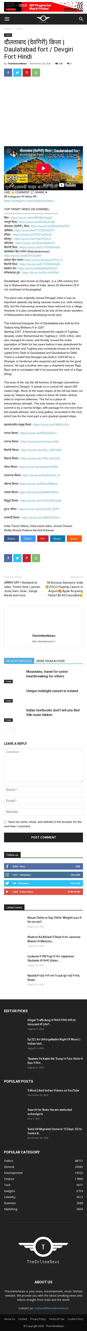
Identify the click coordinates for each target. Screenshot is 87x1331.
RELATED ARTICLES (19, 661)
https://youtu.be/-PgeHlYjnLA (32, 238)
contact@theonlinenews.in (51, 1308)
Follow (75, 874)
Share (11, 538)
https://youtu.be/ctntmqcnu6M (40, 441)
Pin (42, 538)
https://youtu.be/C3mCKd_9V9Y (39, 509)
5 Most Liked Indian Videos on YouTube (53, 1090)
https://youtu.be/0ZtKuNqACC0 (35, 243)
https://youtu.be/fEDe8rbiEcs (38, 433)
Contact (22, 1319)
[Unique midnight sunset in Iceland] (14, 696)
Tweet (28, 538)
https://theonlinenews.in (43, 641)
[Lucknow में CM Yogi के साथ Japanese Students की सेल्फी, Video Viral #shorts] (14, 961)
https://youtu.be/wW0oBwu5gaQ (31, 217)
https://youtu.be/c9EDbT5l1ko (41, 517)
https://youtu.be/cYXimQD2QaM (40, 500)
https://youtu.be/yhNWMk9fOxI (38, 492)
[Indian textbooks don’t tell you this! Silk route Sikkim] (14, 715)
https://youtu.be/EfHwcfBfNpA (38, 483)
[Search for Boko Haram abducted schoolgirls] (14, 1115)
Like (77, 866)
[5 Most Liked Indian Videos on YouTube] (14, 1095)
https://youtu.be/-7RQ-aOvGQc (40, 458)
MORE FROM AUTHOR (51, 661)
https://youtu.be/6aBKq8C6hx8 (37, 268)
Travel (18, 28)
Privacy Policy (38, 1319)
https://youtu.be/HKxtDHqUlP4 (50, 226)
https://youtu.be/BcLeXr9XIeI (40, 272)
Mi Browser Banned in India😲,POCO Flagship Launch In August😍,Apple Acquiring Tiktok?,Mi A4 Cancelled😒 (64, 589)
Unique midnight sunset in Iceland (52, 691)
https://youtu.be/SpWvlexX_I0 (41, 475)
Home (7, 28)
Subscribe (74, 891)
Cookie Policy (75, 1319)
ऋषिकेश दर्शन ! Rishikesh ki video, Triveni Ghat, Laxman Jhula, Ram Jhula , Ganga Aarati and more (22, 589)
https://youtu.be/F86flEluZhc (51, 424)
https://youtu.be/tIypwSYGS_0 (43, 259)
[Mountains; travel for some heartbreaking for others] (14, 676)
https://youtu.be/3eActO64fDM (38, 466)
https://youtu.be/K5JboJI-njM (36, 221)
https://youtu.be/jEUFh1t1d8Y (23, 255)
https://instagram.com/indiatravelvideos (29, 200)
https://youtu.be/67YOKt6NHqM (40, 247)
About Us (9, 1319)
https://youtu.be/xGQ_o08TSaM (41, 450)
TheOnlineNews (17, 63)
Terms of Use (56, 1319)
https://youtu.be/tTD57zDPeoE (32, 234)
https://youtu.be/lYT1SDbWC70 (34, 230)
